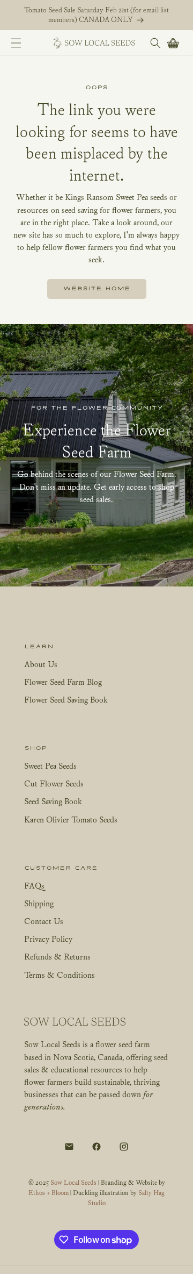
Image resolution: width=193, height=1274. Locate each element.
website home (96, 288)
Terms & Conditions (59, 974)
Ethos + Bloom (48, 1192)
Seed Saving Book (53, 801)
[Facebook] (96, 1146)
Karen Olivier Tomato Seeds (70, 819)
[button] (16, 43)
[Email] (69, 1146)
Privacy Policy (48, 938)
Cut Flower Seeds (54, 783)
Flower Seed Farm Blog (63, 681)
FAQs (34, 885)
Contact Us (43, 920)
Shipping (39, 903)
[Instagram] (123, 1146)
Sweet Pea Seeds (50, 765)
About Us (40, 664)
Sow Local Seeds (74, 1182)
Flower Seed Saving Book (66, 699)
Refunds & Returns (57, 956)
